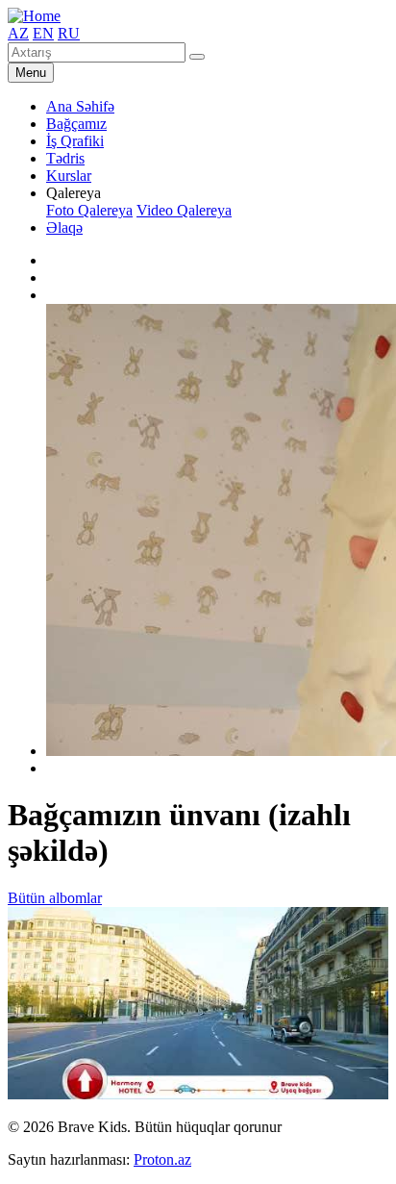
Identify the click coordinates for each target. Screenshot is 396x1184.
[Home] (34, 16)
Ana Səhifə (80, 106)
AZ (18, 33)
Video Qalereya (184, 210)
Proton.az (162, 1159)
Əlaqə (64, 227)
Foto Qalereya (89, 210)
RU (69, 33)
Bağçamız (76, 123)
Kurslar (68, 175)
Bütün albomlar (55, 898)
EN (43, 33)
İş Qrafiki (75, 141)
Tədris (65, 158)
